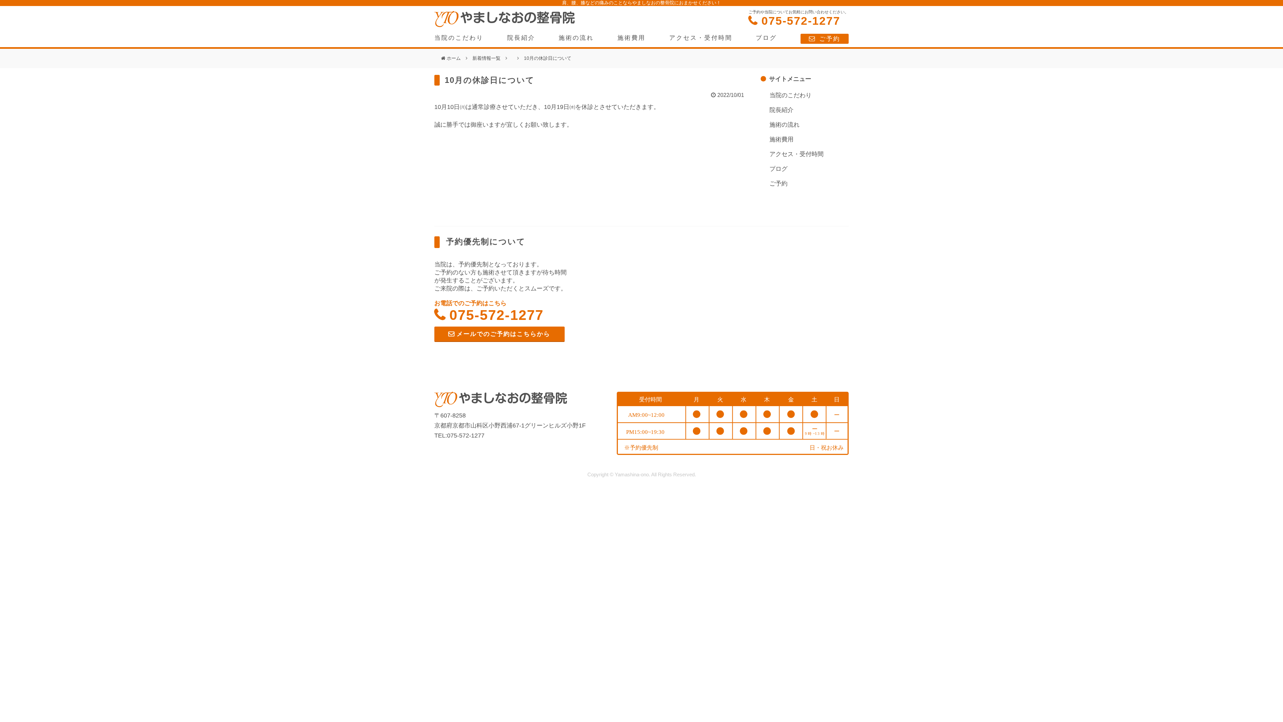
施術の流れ (576, 37)
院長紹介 (521, 37)
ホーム (454, 58)
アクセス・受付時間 (700, 37)
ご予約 (829, 38)
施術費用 (631, 37)
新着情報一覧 (486, 58)
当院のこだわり (458, 37)
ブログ (766, 37)
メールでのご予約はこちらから (503, 334)
